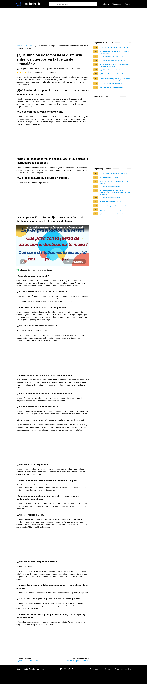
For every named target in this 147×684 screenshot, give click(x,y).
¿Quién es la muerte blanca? (110, 197)
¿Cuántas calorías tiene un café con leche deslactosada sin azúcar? (114, 65)
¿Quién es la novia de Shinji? (110, 186)
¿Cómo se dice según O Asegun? (111, 74)
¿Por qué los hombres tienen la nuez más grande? (114, 182)
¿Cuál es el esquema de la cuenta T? (113, 206)
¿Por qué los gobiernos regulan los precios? (115, 47)
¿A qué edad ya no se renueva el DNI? (113, 87)
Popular (128, 4)
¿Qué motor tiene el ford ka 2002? (112, 83)
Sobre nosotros (95, 669)
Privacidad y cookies (123, 669)
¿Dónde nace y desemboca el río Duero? (114, 173)
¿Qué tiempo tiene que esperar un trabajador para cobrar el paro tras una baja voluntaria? (115, 192)
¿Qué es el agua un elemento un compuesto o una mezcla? (115, 52)
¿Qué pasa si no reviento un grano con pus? (115, 210)
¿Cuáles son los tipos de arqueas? (76, 661)
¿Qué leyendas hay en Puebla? (110, 70)
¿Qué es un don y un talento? (110, 177)
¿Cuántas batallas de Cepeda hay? (112, 56)
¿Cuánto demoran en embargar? (111, 214)
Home (19, 46)
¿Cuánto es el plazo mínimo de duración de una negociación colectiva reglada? (115, 79)
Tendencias (116, 4)
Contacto (108, 669)
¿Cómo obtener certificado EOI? (111, 201)
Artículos (106, 4)
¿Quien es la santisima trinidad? (28, 661)
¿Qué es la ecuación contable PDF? (112, 60)
